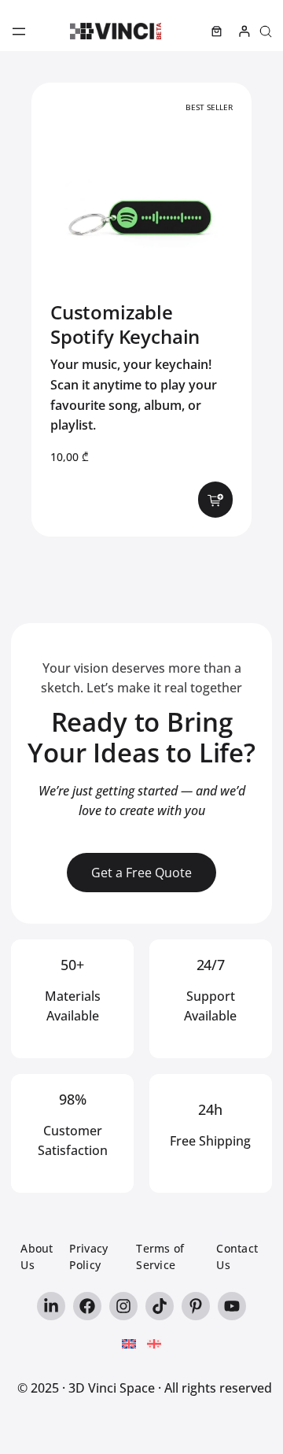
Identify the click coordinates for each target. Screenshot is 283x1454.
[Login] (244, 31)
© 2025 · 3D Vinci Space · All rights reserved (144, 1388)
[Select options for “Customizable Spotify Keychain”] (215, 499)
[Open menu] (18, 31)
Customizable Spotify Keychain (125, 324)
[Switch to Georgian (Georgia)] (154, 1344)
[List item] (51, 1306)
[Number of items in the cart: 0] (216, 31)
